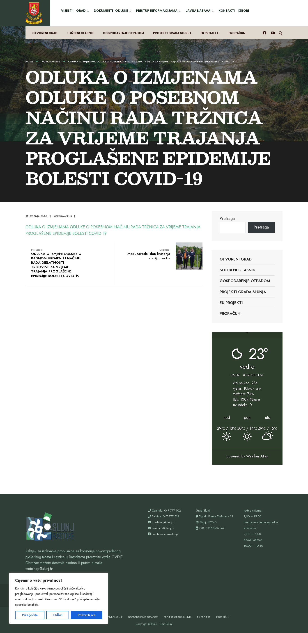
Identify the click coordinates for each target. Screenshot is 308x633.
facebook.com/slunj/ (165, 534)
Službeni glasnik (80, 33)
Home (29, 61)
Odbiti (57, 615)
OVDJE (117, 557)
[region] (58, 598)
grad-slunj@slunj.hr (163, 522)
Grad (81, 10)
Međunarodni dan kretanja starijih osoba (148, 254)
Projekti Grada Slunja (172, 33)
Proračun (236, 33)
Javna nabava (198, 10)
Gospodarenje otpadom (123, 33)
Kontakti (226, 10)
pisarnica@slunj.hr (163, 528)
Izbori (243, 10)
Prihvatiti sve (86, 615)
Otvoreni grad (44, 33)
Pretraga (227, 219)
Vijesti (67, 10)
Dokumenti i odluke (111, 10)
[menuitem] (83, 9)
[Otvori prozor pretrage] (280, 33)
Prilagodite (30, 615)
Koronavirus (51, 61)
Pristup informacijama (156, 10)
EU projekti (209, 33)
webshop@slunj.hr (39, 568)
